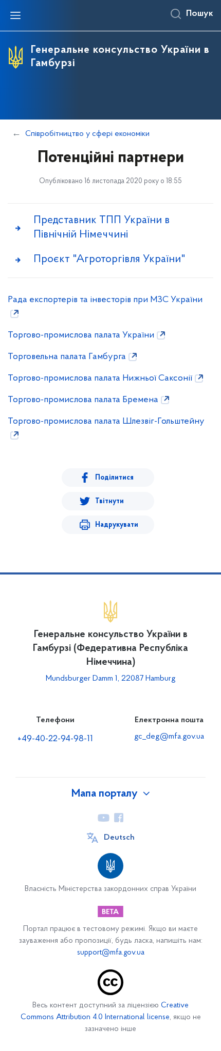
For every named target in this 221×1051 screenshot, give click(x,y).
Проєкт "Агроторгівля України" (109, 259)
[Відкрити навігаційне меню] (15, 15)
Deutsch (119, 838)
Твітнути (109, 501)
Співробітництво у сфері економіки (87, 134)
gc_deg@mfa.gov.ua (169, 736)
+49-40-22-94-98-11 (55, 739)
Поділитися (114, 478)
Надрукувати (116, 525)
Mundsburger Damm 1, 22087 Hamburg (111, 679)
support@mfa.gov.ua (110, 953)
